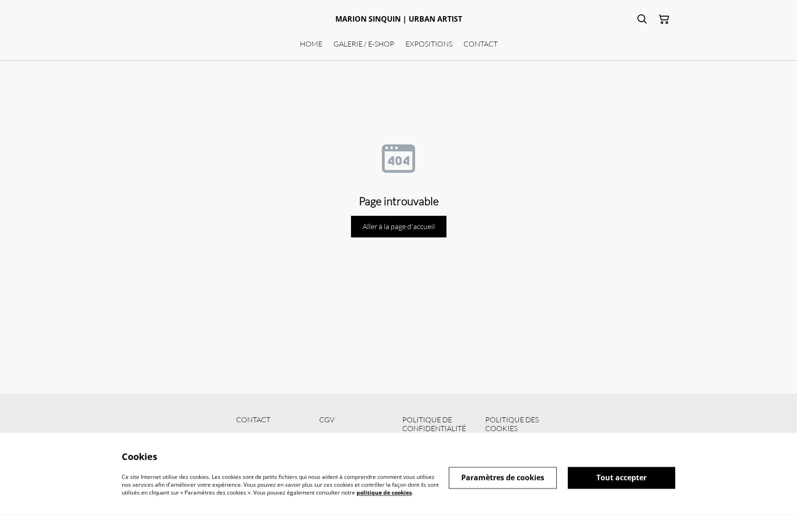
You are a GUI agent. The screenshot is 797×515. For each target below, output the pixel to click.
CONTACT (253, 419)
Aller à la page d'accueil (399, 226)
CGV (326, 419)
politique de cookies (384, 492)
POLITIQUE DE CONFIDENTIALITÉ (434, 424)
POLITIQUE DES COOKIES (512, 424)
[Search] (642, 19)
